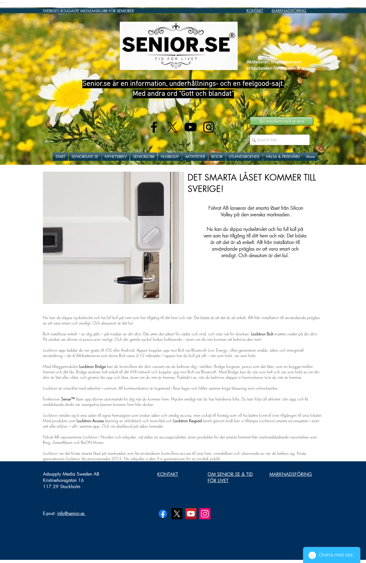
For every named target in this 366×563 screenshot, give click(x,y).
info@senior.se (70, 513)
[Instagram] (204, 513)
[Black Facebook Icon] (153, 127)
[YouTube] (190, 513)
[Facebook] (162, 513)
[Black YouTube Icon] (190, 127)
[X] (172, 127)
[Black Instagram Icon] (208, 127)
